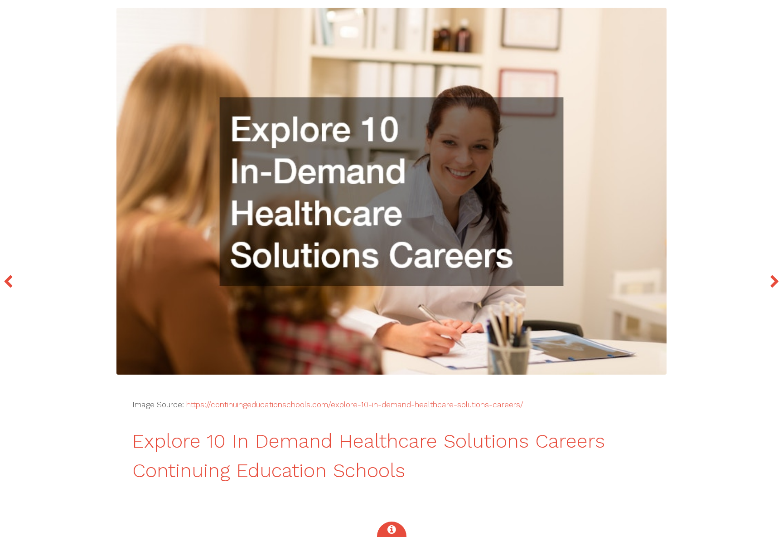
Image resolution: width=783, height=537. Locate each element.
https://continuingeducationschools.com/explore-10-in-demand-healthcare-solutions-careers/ (354, 404)
